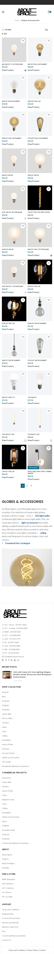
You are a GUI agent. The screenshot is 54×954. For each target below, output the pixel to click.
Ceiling (4, 736)
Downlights (6, 740)
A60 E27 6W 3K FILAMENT (11, 101)
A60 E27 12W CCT (8, 397)
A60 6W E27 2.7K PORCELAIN (12, 64)
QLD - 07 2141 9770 (12, 639)
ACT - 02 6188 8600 (12, 635)
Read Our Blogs (8, 863)
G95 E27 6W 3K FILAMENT (11, 360)
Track (4, 731)
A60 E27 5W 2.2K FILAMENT (37, 64)
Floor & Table (7, 718)
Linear (4, 727)
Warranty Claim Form (10, 927)
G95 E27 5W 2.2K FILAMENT (12, 138)
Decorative (6, 778)
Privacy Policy (32, 950)
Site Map (5, 868)
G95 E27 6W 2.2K (34, 286)
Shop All (5, 692)
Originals (5, 705)
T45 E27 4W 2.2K (8, 472)
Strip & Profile (7, 744)
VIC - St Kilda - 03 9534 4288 (15, 628)
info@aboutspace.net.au (14, 656)
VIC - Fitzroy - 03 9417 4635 (15, 625)
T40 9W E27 (32, 397)
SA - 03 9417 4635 (11, 642)
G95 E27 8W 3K (33, 175)
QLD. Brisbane (7, 884)
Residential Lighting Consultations (15, 766)
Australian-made (8, 830)
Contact (42, 950)
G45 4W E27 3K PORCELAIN (12, 212)
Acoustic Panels (8, 753)
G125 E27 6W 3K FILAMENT (37, 323)
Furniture (5, 749)
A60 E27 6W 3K (7, 175)
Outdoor (5, 723)
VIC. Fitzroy (6, 892)
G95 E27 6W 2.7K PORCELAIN (38, 249)
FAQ (4, 931)
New (4, 696)
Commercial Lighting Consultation (15, 843)
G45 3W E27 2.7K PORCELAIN (12, 286)
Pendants (6, 709)
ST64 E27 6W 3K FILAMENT (37, 360)
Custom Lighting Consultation (14, 936)
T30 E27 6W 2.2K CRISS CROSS (39, 212)
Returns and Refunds (10, 923)
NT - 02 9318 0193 (11, 653)
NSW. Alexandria (8, 879)
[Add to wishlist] (23, 41)
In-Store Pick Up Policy (11, 918)
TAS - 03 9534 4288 (12, 646)
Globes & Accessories (10, 757)
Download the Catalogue (17, 543)
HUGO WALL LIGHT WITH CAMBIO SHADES (40, 472)
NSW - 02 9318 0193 (12, 632)
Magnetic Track (8, 799)
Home (17, 20)
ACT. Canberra (8, 888)
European (6, 701)
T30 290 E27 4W (8, 434)
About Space (7, 855)
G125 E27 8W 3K (7, 249)
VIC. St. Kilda (7, 897)
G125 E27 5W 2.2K (34, 101)
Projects (5, 859)
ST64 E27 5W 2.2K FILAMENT (38, 138)
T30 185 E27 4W (33, 434)
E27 (5, 34)
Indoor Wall (6, 714)
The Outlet (6, 762)
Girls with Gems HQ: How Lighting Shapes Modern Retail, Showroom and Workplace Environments (32, 674)
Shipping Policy (8, 914)
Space (4, 821)
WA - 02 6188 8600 (12, 649)
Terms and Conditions (10, 909)
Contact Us (6, 940)
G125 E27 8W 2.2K (8, 323)
